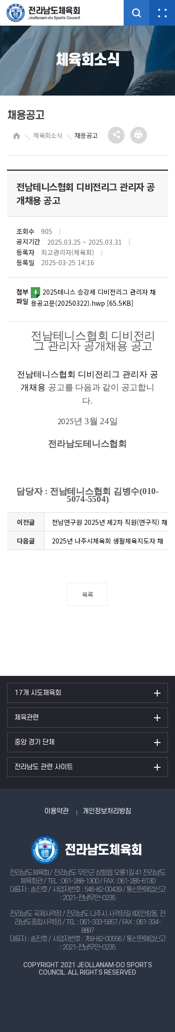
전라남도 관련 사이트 (43, 767)
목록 (87, 594)
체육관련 (26, 718)
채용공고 (86, 135)
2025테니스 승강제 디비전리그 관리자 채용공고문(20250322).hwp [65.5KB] (93, 297)
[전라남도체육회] (51, 12)
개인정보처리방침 (107, 811)
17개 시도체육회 (37, 693)
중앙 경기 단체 (34, 742)
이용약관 (56, 811)
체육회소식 (47, 135)
